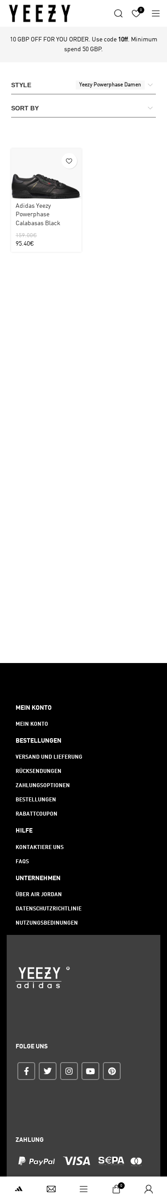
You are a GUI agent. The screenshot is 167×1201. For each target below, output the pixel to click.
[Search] (118, 13)
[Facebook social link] (26, 1071)
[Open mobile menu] (156, 13)
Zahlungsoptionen (43, 786)
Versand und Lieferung (49, 757)
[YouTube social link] (90, 1071)
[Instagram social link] (69, 1071)
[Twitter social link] (48, 1071)
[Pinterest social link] (112, 1071)
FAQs (22, 862)
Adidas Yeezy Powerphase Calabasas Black (38, 214)
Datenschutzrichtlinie (48, 909)
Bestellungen (36, 800)
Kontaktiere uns (40, 847)
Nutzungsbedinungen (47, 923)
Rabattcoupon (36, 814)
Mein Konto (32, 724)
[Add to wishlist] (69, 161)
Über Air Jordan (39, 895)
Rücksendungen (38, 771)
